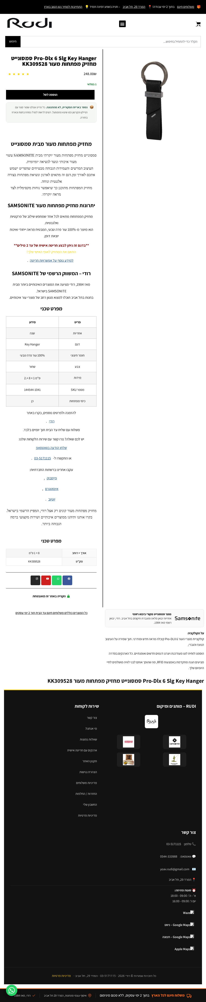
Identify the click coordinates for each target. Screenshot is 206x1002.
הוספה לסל (50, 95)
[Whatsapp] (57, 580)
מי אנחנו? (91, 728)
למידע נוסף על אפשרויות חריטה (51, 260)
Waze (186, 913)
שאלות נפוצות (88, 739)
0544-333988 (168, 856)
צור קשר (92, 718)
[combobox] (111, 41)
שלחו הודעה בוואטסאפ (51, 447)
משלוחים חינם (185, 7)
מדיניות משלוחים (86, 783)
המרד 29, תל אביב (134, 7)
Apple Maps (182, 949)
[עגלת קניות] (196, 24)
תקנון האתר (89, 761)
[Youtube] (46, 580)
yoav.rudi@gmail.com (174, 869)
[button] (122, 24)
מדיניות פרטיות (87, 815)
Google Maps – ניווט (177, 925)
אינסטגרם (51, 488)
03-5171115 (42, 458)
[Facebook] (67, 580)
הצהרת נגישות (88, 772)
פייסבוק (52, 478)
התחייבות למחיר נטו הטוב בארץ (63, 7)
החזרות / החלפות (86, 794)
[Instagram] (35, 580)
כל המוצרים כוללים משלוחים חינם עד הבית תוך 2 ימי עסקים (51, 613)
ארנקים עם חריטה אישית (82, 750)
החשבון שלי (90, 804)
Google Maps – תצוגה (176, 937)
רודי (52, 421)
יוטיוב (51, 499)
